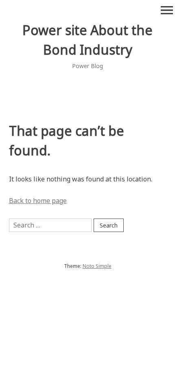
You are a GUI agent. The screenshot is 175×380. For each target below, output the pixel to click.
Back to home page (38, 200)
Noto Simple (97, 266)
